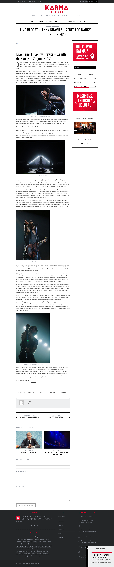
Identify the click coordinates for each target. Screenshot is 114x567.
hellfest (18, 544)
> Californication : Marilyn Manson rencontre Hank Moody (29, 417)
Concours (59, 21)
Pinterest (52, 392)
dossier (34, 541)
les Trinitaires (20, 546)
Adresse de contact (22, 471)
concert (47, 539)
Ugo (29, 401)
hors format (25, 544)
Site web (18, 479)
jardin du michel (39, 544)
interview (32, 544)
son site (33, 382)
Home (31, 21)
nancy (42, 548)
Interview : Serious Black (86, 537)
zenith (41, 555)
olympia (30, 551)
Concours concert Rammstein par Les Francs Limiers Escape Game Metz (88, 531)
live (36, 546)
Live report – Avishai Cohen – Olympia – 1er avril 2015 (57, 453)
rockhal (33, 553)
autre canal (24, 536)
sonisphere (19, 555)
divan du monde (26, 541)
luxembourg (48, 546)
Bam (30, 536)
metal (27, 548)
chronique (37, 539)
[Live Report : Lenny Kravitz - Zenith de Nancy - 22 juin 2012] (43, 42)
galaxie (49, 541)
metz (32, 548)
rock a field (19, 553)
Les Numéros (71, 21)
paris (35, 551)
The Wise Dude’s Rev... (80, 78)
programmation (41, 551)
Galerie (82, 21)
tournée (30, 555)
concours (19, 541)
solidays (39, 553)
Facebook (31, 392)
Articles (39, 21)
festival (44, 541)
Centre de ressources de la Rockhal (25, 539)
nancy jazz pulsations (22, 551)
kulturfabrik (47, 544)
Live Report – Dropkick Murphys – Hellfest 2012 (101, 556)
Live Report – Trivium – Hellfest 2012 (56, 416)
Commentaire (20, 487)
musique (37, 548)
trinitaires (36, 555)
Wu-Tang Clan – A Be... (80, 82)
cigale (42, 539)
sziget (25, 555)
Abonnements (62, 521)
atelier (18, 536)
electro (39, 541)
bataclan (35, 536)
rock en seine (27, 553)
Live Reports (55, 26)
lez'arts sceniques (29, 546)
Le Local (49, 21)
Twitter (41, 392)
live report (40, 546)
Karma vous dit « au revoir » (29, 452)
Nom (18, 464)
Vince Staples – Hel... (80, 86)
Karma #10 (83, 526)
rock (48, 551)
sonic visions (45, 553)
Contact (60, 537)
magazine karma (21, 548)
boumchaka (41, 536)
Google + (64, 392)
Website (30, 403)
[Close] (87, 549)
